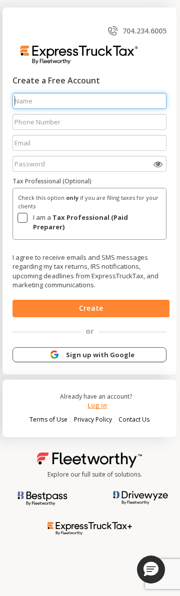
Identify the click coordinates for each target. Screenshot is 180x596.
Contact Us (134, 419)
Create (91, 308)
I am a (80, 222)
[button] (151, 570)
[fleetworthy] (89, 459)
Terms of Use (49, 419)
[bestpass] (43, 498)
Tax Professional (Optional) (52, 181)
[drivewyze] (137, 497)
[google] (54, 354)
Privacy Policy (94, 419)
